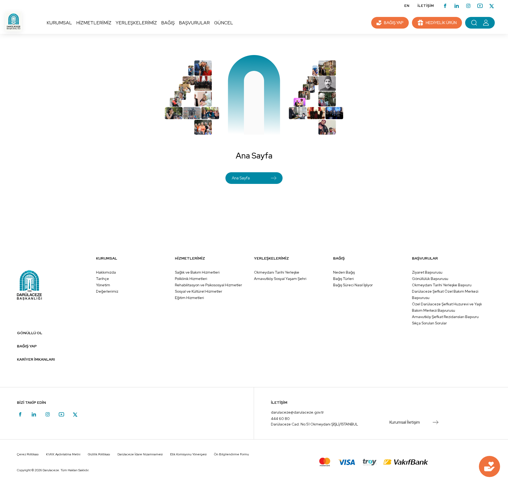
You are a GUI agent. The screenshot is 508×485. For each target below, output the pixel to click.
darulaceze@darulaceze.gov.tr (297, 412)
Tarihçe (102, 278)
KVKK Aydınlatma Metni (63, 454)
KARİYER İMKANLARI (36, 359)
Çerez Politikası (28, 454)
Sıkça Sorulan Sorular (429, 323)
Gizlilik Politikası (99, 454)
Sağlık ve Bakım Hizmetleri (197, 272)
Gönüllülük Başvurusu (430, 278)
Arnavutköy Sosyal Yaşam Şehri (280, 278)
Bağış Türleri (343, 278)
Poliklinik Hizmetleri (191, 278)
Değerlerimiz (107, 291)
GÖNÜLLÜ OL (29, 332)
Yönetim (103, 285)
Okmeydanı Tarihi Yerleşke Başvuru (441, 285)
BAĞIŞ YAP (27, 346)
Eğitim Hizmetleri (189, 297)
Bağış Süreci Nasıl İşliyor (353, 285)
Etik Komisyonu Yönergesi (188, 454)
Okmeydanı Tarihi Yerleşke (276, 272)
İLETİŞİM (426, 5)
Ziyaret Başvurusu (427, 272)
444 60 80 (280, 418)
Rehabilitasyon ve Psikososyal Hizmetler (208, 285)
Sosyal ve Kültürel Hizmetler (198, 291)
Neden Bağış (344, 272)
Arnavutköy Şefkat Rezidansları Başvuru (445, 316)
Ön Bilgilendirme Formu (231, 454)
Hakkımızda (106, 272)
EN (407, 5)
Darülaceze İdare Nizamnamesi (140, 454)
